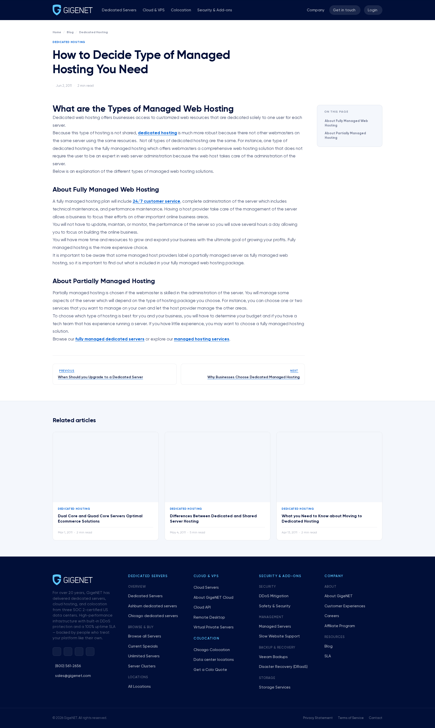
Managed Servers (275, 626)
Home (57, 32)
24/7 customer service (156, 201)
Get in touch (344, 10)
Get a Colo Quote (210, 670)
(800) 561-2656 (68, 666)
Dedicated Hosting (93, 32)
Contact (375, 718)
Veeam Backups (273, 657)
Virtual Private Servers (214, 627)
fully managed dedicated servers (109, 339)
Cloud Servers (206, 587)
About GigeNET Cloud (213, 597)
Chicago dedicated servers (153, 616)
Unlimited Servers (144, 656)
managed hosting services (201, 339)
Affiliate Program (339, 626)
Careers (331, 616)
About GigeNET (338, 596)
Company (315, 10)
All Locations (139, 687)
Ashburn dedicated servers (152, 606)
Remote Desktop (209, 617)
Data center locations (214, 660)
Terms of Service (351, 718)
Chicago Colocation (212, 650)
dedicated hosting (157, 133)
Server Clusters (142, 666)
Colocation (181, 10)
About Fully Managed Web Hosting (346, 123)
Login (372, 10)
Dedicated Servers (119, 10)
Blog (70, 32)
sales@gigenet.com (73, 676)
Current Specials (143, 646)
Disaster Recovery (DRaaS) (283, 667)
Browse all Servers (144, 636)
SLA (327, 656)
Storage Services (275, 687)
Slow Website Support (279, 636)
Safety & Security (275, 606)
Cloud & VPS (154, 10)
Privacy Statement (318, 718)
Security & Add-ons (214, 10)
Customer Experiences (344, 606)
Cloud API (202, 607)
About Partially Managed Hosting (345, 136)
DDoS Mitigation (273, 596)
